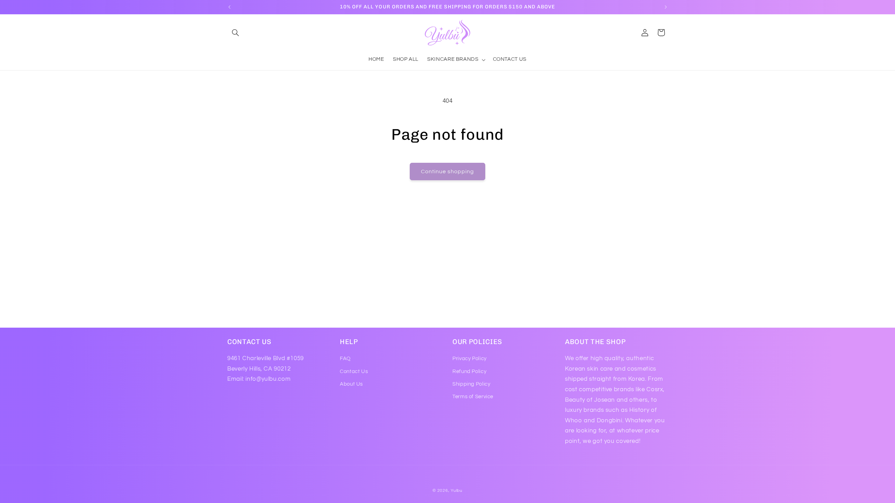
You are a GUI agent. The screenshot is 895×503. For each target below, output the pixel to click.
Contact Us (354, 371)
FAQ (345, 358)
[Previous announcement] (229, 7)
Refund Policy (469, 371)
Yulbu (457, 491)
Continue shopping (447, 171)
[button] (235, 32)
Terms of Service (472, 396)
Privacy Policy (469, 358)
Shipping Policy (471, 384)
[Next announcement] (665, 7)
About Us (351, 384)
